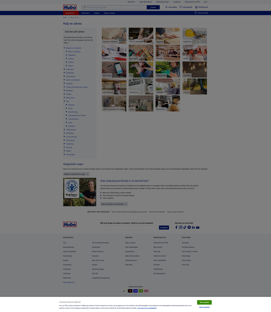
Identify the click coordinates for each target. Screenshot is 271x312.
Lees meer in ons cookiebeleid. (147, 308)
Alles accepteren (204, 302)
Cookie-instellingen (204, 307)
